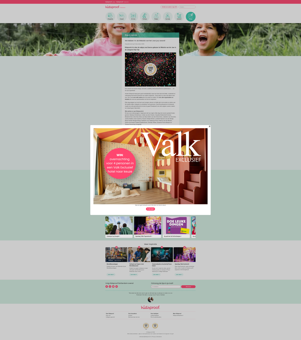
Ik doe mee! (150, 209)
